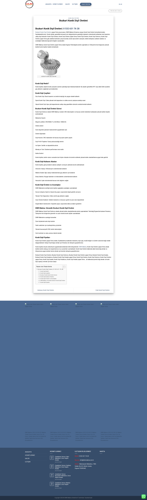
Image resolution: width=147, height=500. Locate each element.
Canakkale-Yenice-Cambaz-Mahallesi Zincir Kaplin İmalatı (63, 467)
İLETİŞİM (74, 4)
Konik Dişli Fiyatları (45, 282)
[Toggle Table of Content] (63, 266)
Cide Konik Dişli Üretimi (103, 290)
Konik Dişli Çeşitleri (45, 273)
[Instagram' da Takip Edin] (114, 4)
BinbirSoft (75, 497)
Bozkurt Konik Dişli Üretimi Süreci (48, 275)
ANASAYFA (48, 4)
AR (121, 4)
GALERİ (67, 4)
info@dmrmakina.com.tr (87, 460)
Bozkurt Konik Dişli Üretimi (43, 32)
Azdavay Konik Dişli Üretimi (45, 290)
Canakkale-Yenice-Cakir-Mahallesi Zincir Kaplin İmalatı (62, 458)
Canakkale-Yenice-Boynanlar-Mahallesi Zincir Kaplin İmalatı (63, 475)
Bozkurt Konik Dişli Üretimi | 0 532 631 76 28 (50, 269)
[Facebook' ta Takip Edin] (112, 4)
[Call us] (116, 4)
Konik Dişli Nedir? (44, 271)
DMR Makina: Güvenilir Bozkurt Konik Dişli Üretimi (52, 280)
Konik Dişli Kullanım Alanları (47, 276)
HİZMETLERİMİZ (58, 4)
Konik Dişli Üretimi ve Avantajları (48, 278)
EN (119, 4)
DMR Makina (82, 247)
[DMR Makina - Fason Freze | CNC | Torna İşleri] (34, 4)
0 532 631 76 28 (71, 28)
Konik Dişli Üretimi (73, 18)
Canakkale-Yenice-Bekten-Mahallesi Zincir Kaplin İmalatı (63, 484)
